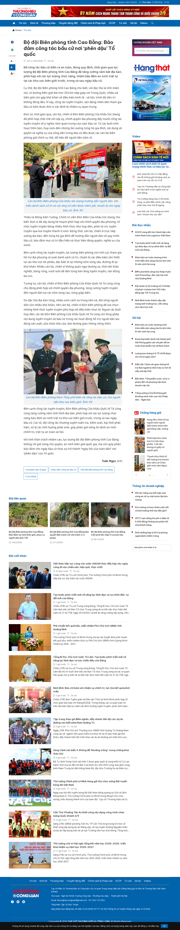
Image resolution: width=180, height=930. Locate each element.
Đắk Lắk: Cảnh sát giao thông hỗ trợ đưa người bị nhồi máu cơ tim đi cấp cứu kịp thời (153, 367)
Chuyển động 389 (68, 23)
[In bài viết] (12, 50)
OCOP (112, 23)
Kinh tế (34, 23)
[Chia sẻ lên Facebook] (12, 42)
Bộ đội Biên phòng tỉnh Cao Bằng (97, 469)
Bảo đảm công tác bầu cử (64, 469)
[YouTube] (18, 901)
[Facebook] (12, 901)
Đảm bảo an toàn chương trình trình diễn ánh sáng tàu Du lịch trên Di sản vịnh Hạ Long (153, 260)
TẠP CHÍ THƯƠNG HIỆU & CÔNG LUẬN (89, 921)
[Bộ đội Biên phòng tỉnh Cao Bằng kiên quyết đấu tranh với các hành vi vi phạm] (69, 514)
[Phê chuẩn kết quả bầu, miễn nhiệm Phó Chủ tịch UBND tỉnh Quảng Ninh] (30, 637)
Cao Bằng (31, 476)
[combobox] (151, 51)
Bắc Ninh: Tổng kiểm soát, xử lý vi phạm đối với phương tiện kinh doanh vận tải (152, 382)
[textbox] (151, 50)
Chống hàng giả (150, 412)
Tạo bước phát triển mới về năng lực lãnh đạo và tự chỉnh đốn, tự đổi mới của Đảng (153, 246)
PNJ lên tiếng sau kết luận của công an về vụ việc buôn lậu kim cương (151, 496)
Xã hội (133, 23)
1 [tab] (149, 475)
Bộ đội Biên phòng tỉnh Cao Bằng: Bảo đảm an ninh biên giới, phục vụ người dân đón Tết (27, 534)
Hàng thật (111, 2)
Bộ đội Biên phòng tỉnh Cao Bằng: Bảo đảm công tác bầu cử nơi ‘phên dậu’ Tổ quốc (69, 48)
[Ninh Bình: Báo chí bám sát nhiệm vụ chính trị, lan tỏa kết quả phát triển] (30, 699)
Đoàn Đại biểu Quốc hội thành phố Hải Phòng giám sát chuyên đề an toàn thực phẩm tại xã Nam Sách (153, 342)
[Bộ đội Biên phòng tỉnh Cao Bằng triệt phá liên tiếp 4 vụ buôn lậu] (110, 514)
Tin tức (23, 23)
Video (136, 136)
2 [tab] (153, 475)
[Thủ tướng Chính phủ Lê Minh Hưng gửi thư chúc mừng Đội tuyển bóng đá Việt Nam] (30, 793)
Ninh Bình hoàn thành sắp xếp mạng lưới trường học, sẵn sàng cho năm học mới (151, 303)
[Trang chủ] (13, 23)
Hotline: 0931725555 (127, 2)
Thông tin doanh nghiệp (148, 486)
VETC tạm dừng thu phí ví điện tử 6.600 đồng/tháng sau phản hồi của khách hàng (152, 521)
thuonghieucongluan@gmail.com (72, 900)
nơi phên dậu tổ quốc (36, 469)
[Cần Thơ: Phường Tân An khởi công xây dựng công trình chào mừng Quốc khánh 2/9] (30, 824)
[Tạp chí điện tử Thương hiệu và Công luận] (26, 892)
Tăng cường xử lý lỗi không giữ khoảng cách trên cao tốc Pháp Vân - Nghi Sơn (151, 396)
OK (164, 926)
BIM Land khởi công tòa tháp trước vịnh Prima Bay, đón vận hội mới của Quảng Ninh (153, 275)
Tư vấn (123, 23)
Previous (136, 475)
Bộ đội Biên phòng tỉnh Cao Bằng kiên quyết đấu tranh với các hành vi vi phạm (69, 534)
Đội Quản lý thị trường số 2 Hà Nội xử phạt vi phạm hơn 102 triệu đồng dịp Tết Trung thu (152, 289)
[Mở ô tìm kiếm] (152, 23)
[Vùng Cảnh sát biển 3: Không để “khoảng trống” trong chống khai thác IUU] (30, 761)
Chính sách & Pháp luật (93, 23)
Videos (144, 23)
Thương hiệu (48, 23)
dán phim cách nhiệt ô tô (145, 547)
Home (18, 30)
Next (167, 475)
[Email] (23, 901)
